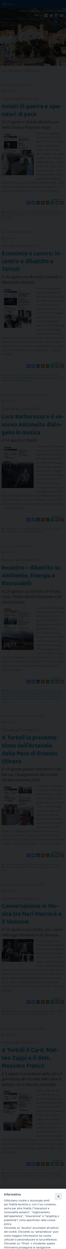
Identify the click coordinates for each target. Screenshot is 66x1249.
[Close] (58, 1196)
